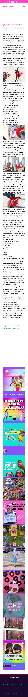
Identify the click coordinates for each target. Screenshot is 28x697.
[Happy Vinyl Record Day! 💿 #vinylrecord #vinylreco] (14, 582)
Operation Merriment (9, 684)
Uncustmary (14, 678)
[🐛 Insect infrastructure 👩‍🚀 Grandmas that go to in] (14, 652)
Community (12, 680)
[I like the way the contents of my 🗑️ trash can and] (14, 489)
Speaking (20, 684)
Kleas (7, 55)
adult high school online (16, 394)
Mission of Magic (17, 49)
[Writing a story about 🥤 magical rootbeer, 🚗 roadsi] (14, 605)
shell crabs (17, 56)
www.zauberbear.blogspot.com (11, 328)
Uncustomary (7, 28)
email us (9, 317)
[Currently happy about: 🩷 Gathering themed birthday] (14, 536)
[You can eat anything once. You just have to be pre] (14, 512)
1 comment (9, 30)
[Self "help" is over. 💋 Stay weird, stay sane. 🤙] (14, 466)
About (5, 680)
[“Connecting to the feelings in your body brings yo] (14, 629)
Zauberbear (20, 36)
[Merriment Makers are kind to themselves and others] (14, 559)
